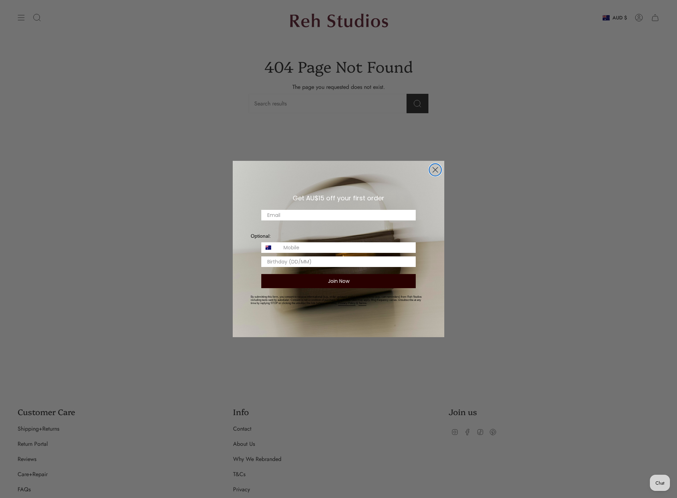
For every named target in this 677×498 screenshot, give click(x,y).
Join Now (338, 281)
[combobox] (271, 248)
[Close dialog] (435, 170)
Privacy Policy (346, 303)
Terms (362, 303)
